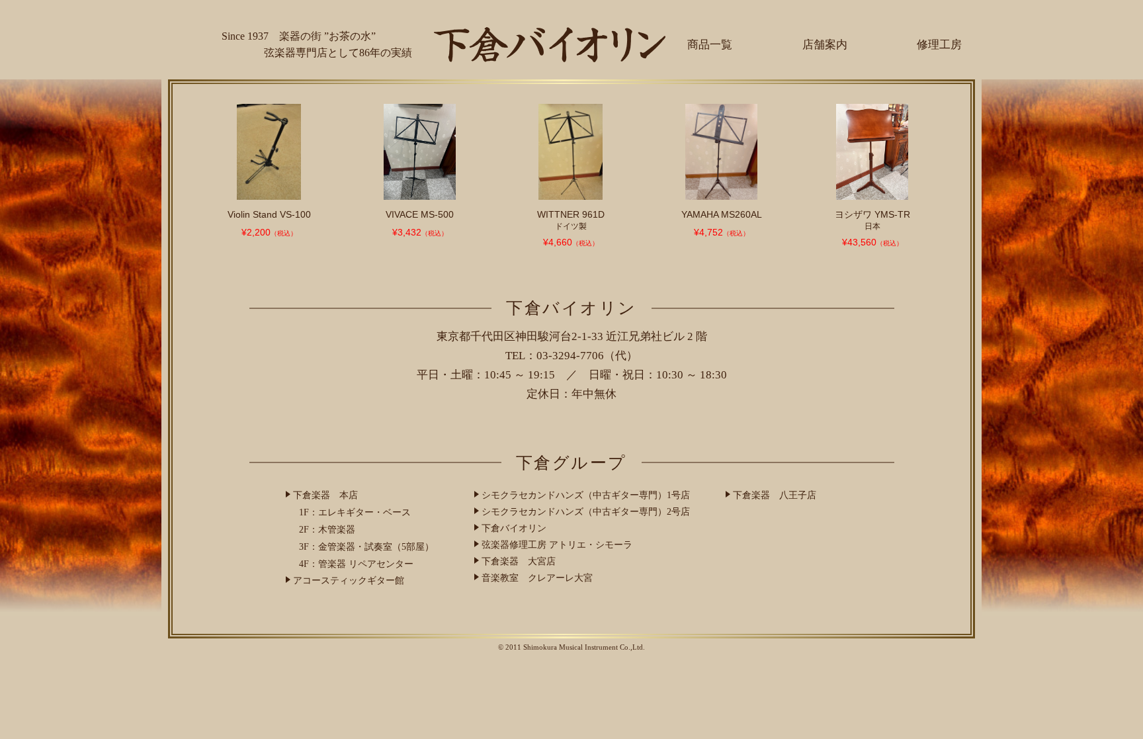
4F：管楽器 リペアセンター (356, 564)
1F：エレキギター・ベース (355, 512)
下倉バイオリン (514, 528)
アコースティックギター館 (348, 581)
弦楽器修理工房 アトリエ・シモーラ (557, 545)
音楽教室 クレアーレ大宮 (537, 578)
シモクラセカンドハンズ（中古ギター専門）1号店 (586, 495)
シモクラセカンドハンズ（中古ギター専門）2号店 (586, 512)
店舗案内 (824, 44)
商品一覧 (709, 44)
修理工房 (939, 44)
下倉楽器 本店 (325, 495)
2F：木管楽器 (327, 530)
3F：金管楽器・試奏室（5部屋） (366, 547)
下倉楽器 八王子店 (774, 495)
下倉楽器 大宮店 (519, 561)
